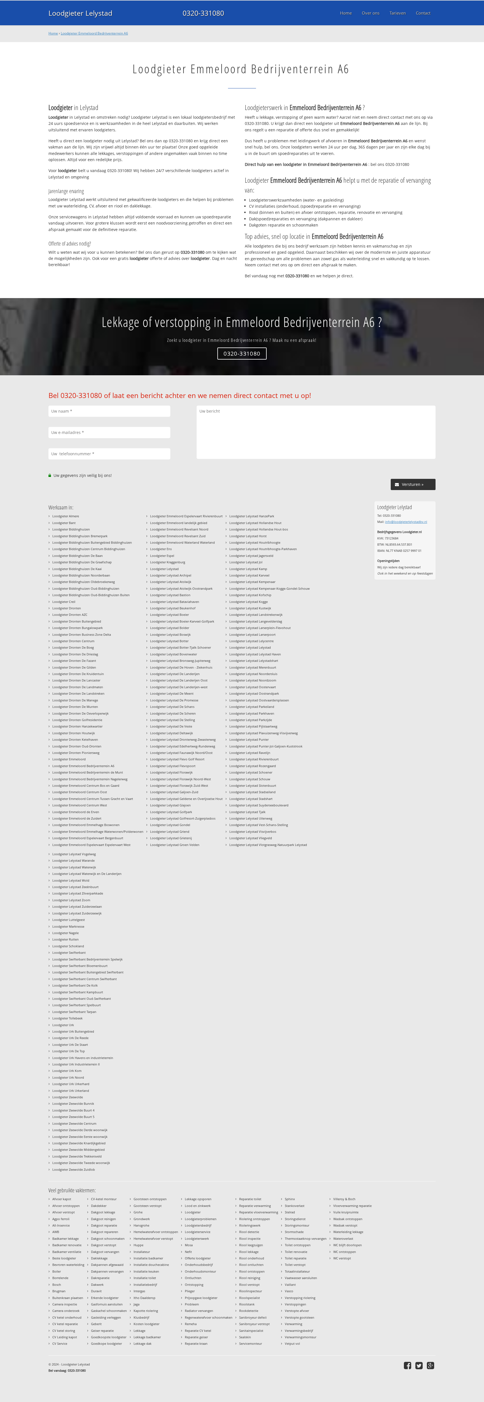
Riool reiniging (249, 1278)
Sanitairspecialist (251, 1330)
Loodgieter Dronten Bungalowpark (77, 628)
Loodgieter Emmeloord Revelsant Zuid (178, 536)
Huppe (138, 1245)
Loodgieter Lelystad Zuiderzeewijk (77, 913)
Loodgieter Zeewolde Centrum (74, 1123)
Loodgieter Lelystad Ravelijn (249, 753)
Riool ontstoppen (252, 1271)
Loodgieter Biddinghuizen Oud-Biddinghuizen (85, 588)
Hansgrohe (141, 1225)
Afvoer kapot (61, 1199)
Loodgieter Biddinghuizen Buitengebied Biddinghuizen (92, 542)
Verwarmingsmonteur (300, 1337)
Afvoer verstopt (63, 1212)
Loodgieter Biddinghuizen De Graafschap (82, 562)
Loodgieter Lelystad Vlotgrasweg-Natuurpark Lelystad (268, 845)
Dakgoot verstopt (103, 1245)
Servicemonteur (250, 1343)
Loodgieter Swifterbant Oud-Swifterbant (81, 998)
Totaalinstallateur (297, 1271)
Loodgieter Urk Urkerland (70, 1090)
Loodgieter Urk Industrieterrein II (76, 1064)
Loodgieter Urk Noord (68, 1077)
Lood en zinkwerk (198, 1206)
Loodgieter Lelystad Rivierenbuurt (254, 759)
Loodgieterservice (197, 1232)
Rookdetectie (248, 1311)
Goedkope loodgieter (106, 1343)
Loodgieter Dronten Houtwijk (73, 733)
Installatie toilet (145, 1278)
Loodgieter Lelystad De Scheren (173, 713)
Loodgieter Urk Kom (67, 1071)
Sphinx (290, 1199)
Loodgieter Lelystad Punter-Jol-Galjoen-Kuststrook (265, 746)
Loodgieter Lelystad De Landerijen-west (179, 687)
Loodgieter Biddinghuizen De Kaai (77, 569)
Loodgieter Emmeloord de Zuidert (76, 818)
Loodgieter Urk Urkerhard (70, 1084)
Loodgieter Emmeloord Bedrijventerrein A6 (94, 33)
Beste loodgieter (64, 1258)
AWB (55, 1232)
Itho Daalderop (144, 1298)
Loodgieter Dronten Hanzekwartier (77, 726)
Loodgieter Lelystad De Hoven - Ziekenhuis (181, 667)
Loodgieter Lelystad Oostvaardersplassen (259, 700)
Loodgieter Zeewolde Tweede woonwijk (81, 1163)
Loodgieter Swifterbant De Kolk (75, 985)
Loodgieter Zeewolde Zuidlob (73, 1169)
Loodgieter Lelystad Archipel (170, 575)
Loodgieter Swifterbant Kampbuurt (77, 992)
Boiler (56, 1271)
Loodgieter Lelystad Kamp (248, 569)
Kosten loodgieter (146, 1324)
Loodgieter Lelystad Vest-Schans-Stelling (258, 825)
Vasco (289, 1291)
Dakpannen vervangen (107, 1271)
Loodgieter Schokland (68, 946)
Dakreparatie (100, 1278)
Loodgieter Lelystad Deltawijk (171, 733)
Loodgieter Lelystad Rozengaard (252, 766)
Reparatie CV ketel (198, 1330)
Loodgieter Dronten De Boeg (73, 647)
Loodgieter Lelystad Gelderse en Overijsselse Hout (186, 799)
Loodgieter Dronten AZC (69, 614)
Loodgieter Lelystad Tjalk (247, 812)
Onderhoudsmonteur (200, 1271)
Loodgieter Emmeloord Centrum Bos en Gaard (85, 785)
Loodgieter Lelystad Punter (249, 739)
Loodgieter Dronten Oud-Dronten (76, 746)
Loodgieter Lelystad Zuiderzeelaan (77, 906)
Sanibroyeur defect (253, 1317)
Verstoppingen (295, 1304)
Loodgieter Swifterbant (69, 952)
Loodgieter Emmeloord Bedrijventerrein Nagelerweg (89, 779)
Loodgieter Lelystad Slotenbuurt (252, 785)
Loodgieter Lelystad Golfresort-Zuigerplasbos (182, 818)
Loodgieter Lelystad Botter (169, 641)
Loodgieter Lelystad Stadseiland (252, 792)
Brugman (59, 1291)
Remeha (191, 1324)
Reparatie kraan (196, 1343)
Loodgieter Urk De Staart (70, 1044)
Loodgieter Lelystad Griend (169, 831)
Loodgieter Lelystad (80, 13)
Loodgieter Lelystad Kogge (248, 602)
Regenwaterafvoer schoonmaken (208, 1317)
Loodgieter (193, 1212)
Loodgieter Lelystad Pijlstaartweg (253, 726)
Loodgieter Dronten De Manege (75, 700)
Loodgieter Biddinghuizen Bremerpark (80, 536)
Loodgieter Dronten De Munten (75, 707)
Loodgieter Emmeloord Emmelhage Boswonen (86, 825)
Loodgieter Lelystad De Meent (172, 693)
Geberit (96, 1324)
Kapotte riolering (146, 1311)
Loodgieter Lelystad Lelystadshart (253, 660)
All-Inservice (61, 1225)
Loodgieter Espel (162, 556)
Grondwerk (142, 1219)
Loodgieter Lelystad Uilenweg (250, 818)
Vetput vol (292, 1343)
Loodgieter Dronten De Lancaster (76, 680)
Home (53, 33)
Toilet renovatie (296, 1252)
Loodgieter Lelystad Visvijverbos (252, 831)
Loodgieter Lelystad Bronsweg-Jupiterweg (180, 660)
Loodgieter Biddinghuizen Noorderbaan (81, 575)
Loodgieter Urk (63, 1025)
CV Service (59, 1343)
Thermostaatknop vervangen (306, 1238)
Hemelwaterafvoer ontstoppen (156, 1232)
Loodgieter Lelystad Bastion (170, 595)
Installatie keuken (146, 1271)
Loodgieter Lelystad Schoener (250, 772)
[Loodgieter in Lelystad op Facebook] (408, 1365)
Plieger (190, 1291)
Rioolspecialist (249, 1298)
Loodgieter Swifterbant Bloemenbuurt (80, 966)
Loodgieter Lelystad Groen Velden (174, 845)
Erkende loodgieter (104, 1298)
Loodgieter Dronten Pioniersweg (75, 753)
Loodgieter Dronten (66, 608)
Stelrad (290, 1212)
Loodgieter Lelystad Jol (245, 562)
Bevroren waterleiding (68, 1265)
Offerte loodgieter (198, 1258)
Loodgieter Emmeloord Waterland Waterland (182, 542)
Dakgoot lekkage (103, 1212)
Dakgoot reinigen (103, 1219)
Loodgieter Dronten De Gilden (74, 667)
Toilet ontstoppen (298, 1245)
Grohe (138, 1212)
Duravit (96, 1291)
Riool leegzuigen (251, 1245)
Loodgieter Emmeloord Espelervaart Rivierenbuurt (186, 516)
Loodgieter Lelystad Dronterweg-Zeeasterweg (183, 739)
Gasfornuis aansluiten (107, 1304)
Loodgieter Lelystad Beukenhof (173, 608)
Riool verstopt (249, 1284)
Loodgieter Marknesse (68, 926)
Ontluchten (193, 1278)
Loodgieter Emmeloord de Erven (75, 812)
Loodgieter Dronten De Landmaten (77, 687)
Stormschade (294, 1232)
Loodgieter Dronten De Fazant (74, 660)
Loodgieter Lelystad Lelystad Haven (255, 654)
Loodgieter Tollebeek (67, 1018)
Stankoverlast (294, 1206)
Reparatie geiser (196, 1337)
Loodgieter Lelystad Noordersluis (253, 674)
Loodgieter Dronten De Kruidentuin (78, 674)
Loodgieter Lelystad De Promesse (174, 700)
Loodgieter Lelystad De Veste (171, 726)
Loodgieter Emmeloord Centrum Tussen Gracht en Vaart (92, 799)
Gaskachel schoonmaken (109, 1311)
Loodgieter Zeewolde (67, 1097)
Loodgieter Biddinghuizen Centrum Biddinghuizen (88, 549)
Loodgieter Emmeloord (69, 759)
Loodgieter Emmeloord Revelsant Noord (179, 529)
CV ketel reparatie (65, 1324)
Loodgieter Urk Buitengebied (73, 1031)
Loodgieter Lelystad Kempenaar (252, 582)
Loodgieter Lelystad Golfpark (171, 812)
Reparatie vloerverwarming (258, 1212)
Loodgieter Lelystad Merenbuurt (252, 667)
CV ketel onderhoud (67, 1317)
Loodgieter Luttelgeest (68, 920)
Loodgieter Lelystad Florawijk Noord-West (180, 779)
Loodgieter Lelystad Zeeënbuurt (75, 887)
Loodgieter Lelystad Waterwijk (74, 867)
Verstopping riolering (300, 1298)
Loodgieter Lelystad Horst (248, 536)
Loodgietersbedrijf (198, 1225)
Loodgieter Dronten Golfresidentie (77, 720)
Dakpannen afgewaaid (107, 1265)
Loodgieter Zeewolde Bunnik (73, 1103)
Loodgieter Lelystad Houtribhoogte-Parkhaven (263, 549)
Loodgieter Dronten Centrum (73, 641)
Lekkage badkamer (147, 1337)
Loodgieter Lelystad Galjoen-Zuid (174, 792)
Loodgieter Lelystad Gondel (170, 825)
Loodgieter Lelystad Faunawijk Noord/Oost (181, 753)
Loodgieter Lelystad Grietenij (171, 838)
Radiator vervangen (199, 1311)
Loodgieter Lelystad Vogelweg (74, 854)
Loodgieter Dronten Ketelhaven (75, 739)
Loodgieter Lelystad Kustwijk (250, 608)
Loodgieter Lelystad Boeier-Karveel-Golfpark (182, 621)
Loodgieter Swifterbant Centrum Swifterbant (84, 979)
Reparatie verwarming (255, 1206)
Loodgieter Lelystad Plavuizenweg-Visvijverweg (263, 733)
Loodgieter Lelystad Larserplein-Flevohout (260, 628)
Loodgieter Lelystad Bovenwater (173, 654)
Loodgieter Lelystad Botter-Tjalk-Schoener (180, 647)
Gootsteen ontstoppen (150, 1199)
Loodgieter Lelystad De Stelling (172, 720)
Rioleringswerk (249, 1225)
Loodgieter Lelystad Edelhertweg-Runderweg (182, 746)
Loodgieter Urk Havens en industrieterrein (82, 1058)
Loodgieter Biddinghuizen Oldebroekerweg (83, 582)
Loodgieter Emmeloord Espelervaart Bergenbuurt (87, 838)
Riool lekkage (249, 1252)
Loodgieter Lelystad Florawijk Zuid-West (179, 785)
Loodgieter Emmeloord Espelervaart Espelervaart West (91, 845)
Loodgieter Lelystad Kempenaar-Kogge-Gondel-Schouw (269, 588)
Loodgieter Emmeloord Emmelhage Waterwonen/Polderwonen (97, 831)
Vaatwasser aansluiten (301, 1278)
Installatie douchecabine (151, 1265)
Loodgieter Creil (63, 602)
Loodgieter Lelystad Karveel (249, 575)
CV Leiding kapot (64, 1337)
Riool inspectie (249, 1238)
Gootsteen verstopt (148, 1206)
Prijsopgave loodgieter (201, 1298)
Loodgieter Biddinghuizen (71, 529)
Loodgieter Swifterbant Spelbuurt (76, 1005)
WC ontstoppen (344, 1252)
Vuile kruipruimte (346, 1212)
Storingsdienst (295, 1219)
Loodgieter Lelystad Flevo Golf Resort (177, 759)
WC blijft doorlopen (347, 1245)
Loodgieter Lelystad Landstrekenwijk (256, 614)
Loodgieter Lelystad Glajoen (170, 805)
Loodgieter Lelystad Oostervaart (252, 687)
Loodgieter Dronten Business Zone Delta (81, 634)
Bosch (56, 1284)
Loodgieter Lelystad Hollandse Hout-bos (258, 529)
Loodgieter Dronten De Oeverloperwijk (80, 713)
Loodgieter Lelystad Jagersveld (251, 556)
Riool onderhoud (251, 1258)
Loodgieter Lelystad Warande (73, 860)
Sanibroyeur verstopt (254, 1324)
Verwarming (293, 1324)
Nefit (188, 1252)
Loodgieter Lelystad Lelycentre (251, 641)
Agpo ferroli (60, 1219)
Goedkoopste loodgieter (108, 1337)
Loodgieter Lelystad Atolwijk (170, 582)
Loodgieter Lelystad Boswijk (170, 634)
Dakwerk (97, 1284)
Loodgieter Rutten (65, 939)
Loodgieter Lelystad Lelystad (250, 647)
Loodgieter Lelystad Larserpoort (252, 634)
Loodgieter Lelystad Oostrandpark (254, 693)
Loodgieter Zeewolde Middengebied (78, 1149)
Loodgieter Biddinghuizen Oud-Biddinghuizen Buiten (91, 595)
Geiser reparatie (102, 1330)
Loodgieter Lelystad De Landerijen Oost (179, 680)
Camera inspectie (64, 1304)
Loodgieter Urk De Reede (70, 1038)
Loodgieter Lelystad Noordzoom (252, 680)
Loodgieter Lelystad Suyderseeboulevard (258, 805)
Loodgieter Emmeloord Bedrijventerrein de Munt (87, 772)
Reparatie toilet (250, 1199)
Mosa (189, 1245)
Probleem (192, 1304)
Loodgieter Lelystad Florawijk (171, 772)
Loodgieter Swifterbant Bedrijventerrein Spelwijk (87, 959)
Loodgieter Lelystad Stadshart (251, 799)
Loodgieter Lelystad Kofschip (250, 595)
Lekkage (139, 1330)
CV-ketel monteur (104, 1199)
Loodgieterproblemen (201, 1219)
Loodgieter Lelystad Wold (70, 880)
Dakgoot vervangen (105, 1252)
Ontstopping (194, 1284)
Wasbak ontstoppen (347, 1219)
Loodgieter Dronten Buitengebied (76, 621)
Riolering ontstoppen (254, 1219)
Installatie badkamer (148, 1258)
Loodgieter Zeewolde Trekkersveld (77, 1156)
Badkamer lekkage (65, 1238)
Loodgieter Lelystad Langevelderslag (255, 621)
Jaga (136, 1304)
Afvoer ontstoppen (66, 1206)
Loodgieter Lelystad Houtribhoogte (254, 542)
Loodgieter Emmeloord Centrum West (79, 805)
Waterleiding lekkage (348, 1232)
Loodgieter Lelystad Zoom (71, 900)
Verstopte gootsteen (299, 1317)
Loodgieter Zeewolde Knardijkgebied (79, 1143)
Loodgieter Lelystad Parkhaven (251, 713)
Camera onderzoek (66, 1311)
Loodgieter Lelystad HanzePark (251, 516)
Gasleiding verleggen (106, 1317)
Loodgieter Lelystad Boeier (169, 614)
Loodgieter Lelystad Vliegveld (250, 838)
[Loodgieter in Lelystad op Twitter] (419, 1365)
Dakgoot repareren (104, 1232)
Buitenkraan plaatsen (67, 1298)
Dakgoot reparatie (104, 1225)
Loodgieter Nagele (65, 933)
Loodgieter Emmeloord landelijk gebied (178, 523)
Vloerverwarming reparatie (352, 1206)
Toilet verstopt (295, 1265)
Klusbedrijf (141, 1317)
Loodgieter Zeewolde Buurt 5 (73, 1117)
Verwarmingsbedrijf (299, 1330)
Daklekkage (99, 1258)
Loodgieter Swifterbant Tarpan (74, 1012)
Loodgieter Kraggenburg (167, 562)
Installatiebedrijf (145, 1284)
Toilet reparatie (295, 1258)
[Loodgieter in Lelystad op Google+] (431, 1365)
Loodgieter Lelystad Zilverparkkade (77, 893)
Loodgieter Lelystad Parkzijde (250, 720)
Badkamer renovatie (67, 1245)
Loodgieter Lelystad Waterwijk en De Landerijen (87, 874)
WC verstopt (342, 1258)
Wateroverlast (343, 1238)
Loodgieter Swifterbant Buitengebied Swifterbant (88, 972)
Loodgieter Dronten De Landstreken (78, 693)
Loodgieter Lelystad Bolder (169, 628)
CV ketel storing (63, 1330)
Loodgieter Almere (65, 516)
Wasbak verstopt (345, 1225)
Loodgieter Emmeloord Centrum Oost (79, 792)
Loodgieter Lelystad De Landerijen (175, 674)
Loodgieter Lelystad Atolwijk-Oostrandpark (181, 588)
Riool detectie (249, 1232)
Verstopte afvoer (297, 1311)
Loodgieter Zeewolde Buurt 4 (73, 1110)
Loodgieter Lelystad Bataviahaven (174, 602)
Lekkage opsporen (198, 1199)
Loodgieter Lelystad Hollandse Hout (255, 523)
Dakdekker (98, 1206)
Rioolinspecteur (250, 1291)
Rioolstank (247, 1304)
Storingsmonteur (297, 1225)
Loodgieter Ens (161, 549)
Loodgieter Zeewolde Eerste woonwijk (80, 1137)
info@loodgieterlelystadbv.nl (406, 522)
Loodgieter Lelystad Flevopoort (173, 766)
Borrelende (60, 1278)
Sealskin (245, 1337)
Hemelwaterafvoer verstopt (153, 1238)
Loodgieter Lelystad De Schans (172, 707)
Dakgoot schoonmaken (108, 1238)
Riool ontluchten (251, 1265)
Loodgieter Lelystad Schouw (249, 779)
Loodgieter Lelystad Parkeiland (251, 707)
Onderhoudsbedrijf (199, 1265)
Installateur (142, 1252)
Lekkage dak (143, 1343)
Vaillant (290, 1284)
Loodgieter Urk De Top (68, 1051)
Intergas (139, 1291)
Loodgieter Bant (64, 523)
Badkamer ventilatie (66, 1252)
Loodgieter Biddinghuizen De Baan (77, 556)
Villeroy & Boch (344, 1199)
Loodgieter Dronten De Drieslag (75, 654)
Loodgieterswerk (197, 1238)
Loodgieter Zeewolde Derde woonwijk (80, 1130)
